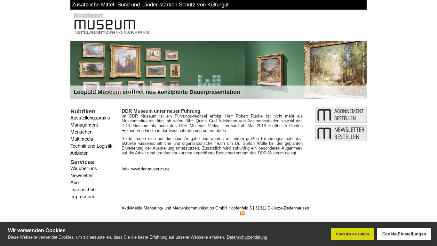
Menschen (81, 132)
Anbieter (79, 153)
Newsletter (81, 175)
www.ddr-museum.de (150, 169)
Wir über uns (83, 168)
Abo (74, 182)
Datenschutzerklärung (247, 237)
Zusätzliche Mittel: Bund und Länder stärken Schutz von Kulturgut (150, 5)
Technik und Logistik (91, 146)
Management (84, 124)
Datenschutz (83, 189)
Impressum (82, 196)
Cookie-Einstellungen (404, 234)
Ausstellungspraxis (90, 117)
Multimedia (81, 139)
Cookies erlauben (352, 234)
